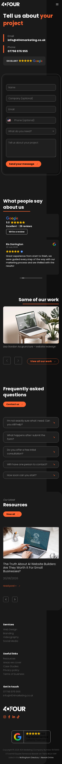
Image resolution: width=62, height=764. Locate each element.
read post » (9, 586)
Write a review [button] (17, 231)
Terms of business (13, 674)
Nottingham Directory (29, 757)
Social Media (10, 641)
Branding (8, 633)
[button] (24, 60)
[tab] (31, 422)
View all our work (41, 361)
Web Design (10, 629)
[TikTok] (18, 716)
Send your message (21, 164)
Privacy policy (11, 670)
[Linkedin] (13, 716)
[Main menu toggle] (57, 4)
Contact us (12, 404)
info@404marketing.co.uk (18, 695)
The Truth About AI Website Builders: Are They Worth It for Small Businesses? (29, 567)
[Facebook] (9, 716)
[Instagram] (4, 716)
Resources (9, 658)
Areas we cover (12, 662)
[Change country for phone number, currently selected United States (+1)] (9, 120)
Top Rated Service (37, 736)
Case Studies (11, 666)
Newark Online (47, 757)
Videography (11, 637)
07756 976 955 (11, 691)
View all (10, 514)
